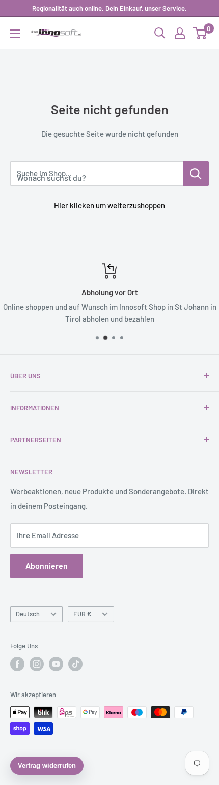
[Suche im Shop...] (196, 173)
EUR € (82, 614)
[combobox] (96, 173)
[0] (200, 33)
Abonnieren (46, 565)
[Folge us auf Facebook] (17, 664)
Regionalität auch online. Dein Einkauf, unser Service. (109, 8)
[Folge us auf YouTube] (56, 664)
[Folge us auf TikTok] (75, 664)
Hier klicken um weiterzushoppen (109, 205)
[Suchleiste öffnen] (160, 33)
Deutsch (28, 614)
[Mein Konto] (180, 33)
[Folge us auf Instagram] (37, 664)
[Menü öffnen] (15, 33)
